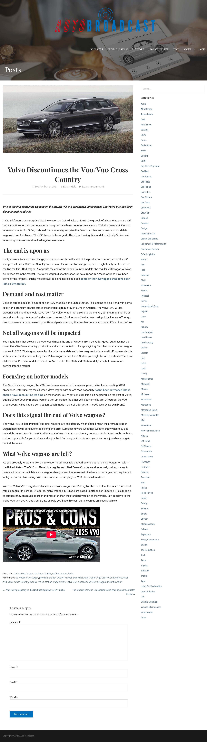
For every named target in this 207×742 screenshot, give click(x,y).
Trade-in (145, 570)
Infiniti (144, 301)
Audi (143, 119)
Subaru (144, 529)
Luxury (29, 573)
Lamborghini (147, 332)
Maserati (145, 384)
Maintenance (147, 378)
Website (14, 697)
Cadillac (145, 171)
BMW (143, 135)
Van (142, 596)
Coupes (144, 223)
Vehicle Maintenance (151, 607)
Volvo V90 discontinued (78, 582)
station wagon (59, 573)
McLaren (145, 394)
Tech (176, 49)
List (143, 358)
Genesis (145, 275)
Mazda (144, 389)
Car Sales (145, 192)
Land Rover (146, 337)
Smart (144, 513)
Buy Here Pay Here (150, 166)
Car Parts (145, 181)
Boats (144, 140)
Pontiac (144, 472)
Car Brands (146, 176)
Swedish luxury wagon (84, 577)
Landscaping (147, 342)
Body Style (97, 49)
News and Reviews (159, 49)
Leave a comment (93, 186)
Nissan (144, 436)
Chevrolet (145, 207)
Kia (142, 321)
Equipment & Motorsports (153, 244)
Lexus (144, 347)
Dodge (144, 228)
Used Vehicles (148, 591)
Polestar (145, 467)
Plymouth (145, 462)
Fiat (142, 264)
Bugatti (144, 155)
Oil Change (146, 446)
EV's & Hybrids (148, 254)
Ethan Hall (69, 186)
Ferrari (144, 259)
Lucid (143, 368)
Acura (143, 104)
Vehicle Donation (149, 601)
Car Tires (145, 202)
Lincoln (144, 353)
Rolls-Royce (147, 493)
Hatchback (146, 285)
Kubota (144, 327)
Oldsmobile (146, 451)
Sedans (144, 508)
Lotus (143, 363)
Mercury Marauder (150, 415)
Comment (16, 621)
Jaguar (144, 311)
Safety (47, 573)
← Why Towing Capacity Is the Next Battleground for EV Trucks (34, 590)
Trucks (144, 576)
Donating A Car (148, 233)
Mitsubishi (146, 425)
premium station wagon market (55, 577)
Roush (144, 498)
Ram (143, 482)
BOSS (144, 150)
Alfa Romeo (146, 109)
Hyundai (145, 295)
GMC (143, 280)
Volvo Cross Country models (22, 582)
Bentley (144, 130)
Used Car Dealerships (151, 586)
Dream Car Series (117, 49)
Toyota (144, 565)
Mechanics (146, 399)
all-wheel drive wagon (26, 577)
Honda (144, 290)
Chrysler (145, 212)
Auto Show (146, 124)
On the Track (147, 456)
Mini (143, 420)
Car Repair (146, 187)
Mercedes (146, 404)
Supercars (146, 534)
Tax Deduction (148, 550)
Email (13, 682)
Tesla (143, 560)
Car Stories (19, 573)
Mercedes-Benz (149, 410)
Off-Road (39, 573)
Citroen (144, 218)
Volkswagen (147, 612)
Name (14, 666)
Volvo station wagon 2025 (52, 582)
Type (143, 581)
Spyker (144, 518)
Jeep (143, 316)
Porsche (145, 477)
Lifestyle (138, 49)
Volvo (71, 573)
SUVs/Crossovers (150, 539)
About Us (189, 49)
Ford (143, 270)
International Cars (149, 306)
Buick (143, 161)
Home (202, 49)
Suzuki (144, 544)
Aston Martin (147, 114)
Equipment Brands (150, 249)
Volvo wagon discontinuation (107, 582)
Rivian (144, 487)
